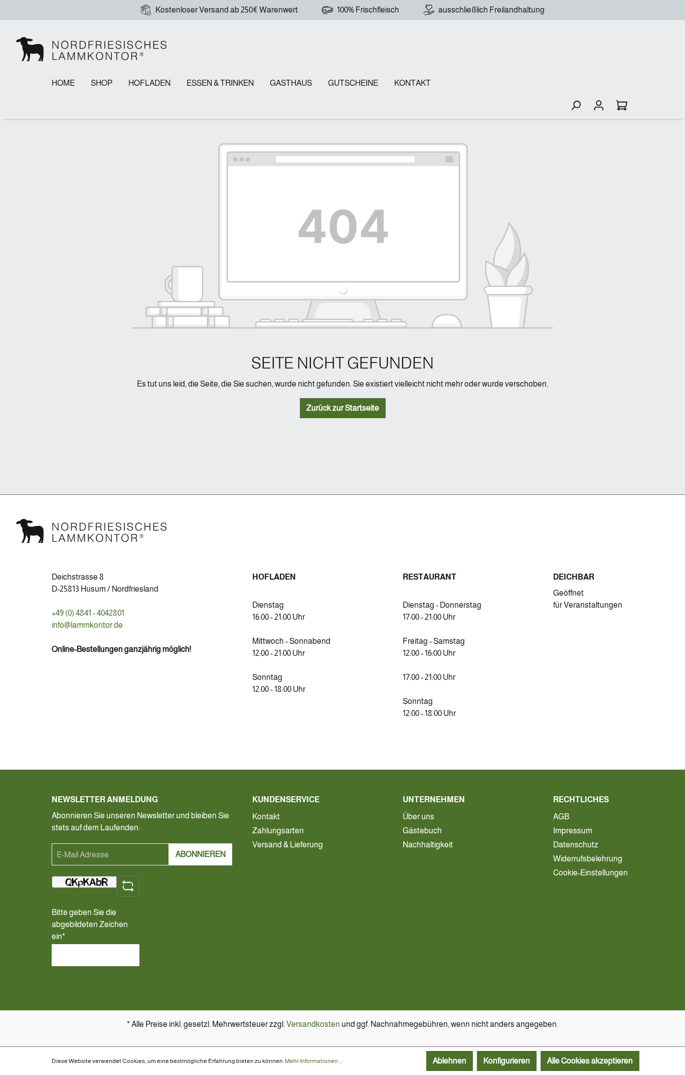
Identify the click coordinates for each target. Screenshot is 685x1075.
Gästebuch (422, 830)
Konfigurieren (506, 1060)
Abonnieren (201, 854)
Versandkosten (313, 1024)
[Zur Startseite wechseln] (91, 49)
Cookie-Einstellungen (590, 872)
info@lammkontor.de (87, 625)
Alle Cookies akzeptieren (590, 1060)
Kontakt (266, 816)
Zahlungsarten (278, 830)
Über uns (418, 816)
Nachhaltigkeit (428, 844)
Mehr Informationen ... (313, 1060)
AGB (561, 816)
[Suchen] (575, 105)
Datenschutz (575, 844)
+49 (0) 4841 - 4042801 (88, 613)
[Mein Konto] (598, 105)
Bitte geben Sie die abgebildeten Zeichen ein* (90, 924)
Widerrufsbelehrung (587, 858)
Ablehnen (449, 1060)
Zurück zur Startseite (342, 408)
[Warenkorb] (621, 105)
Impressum (572, 830)
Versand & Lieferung (287, 844)
